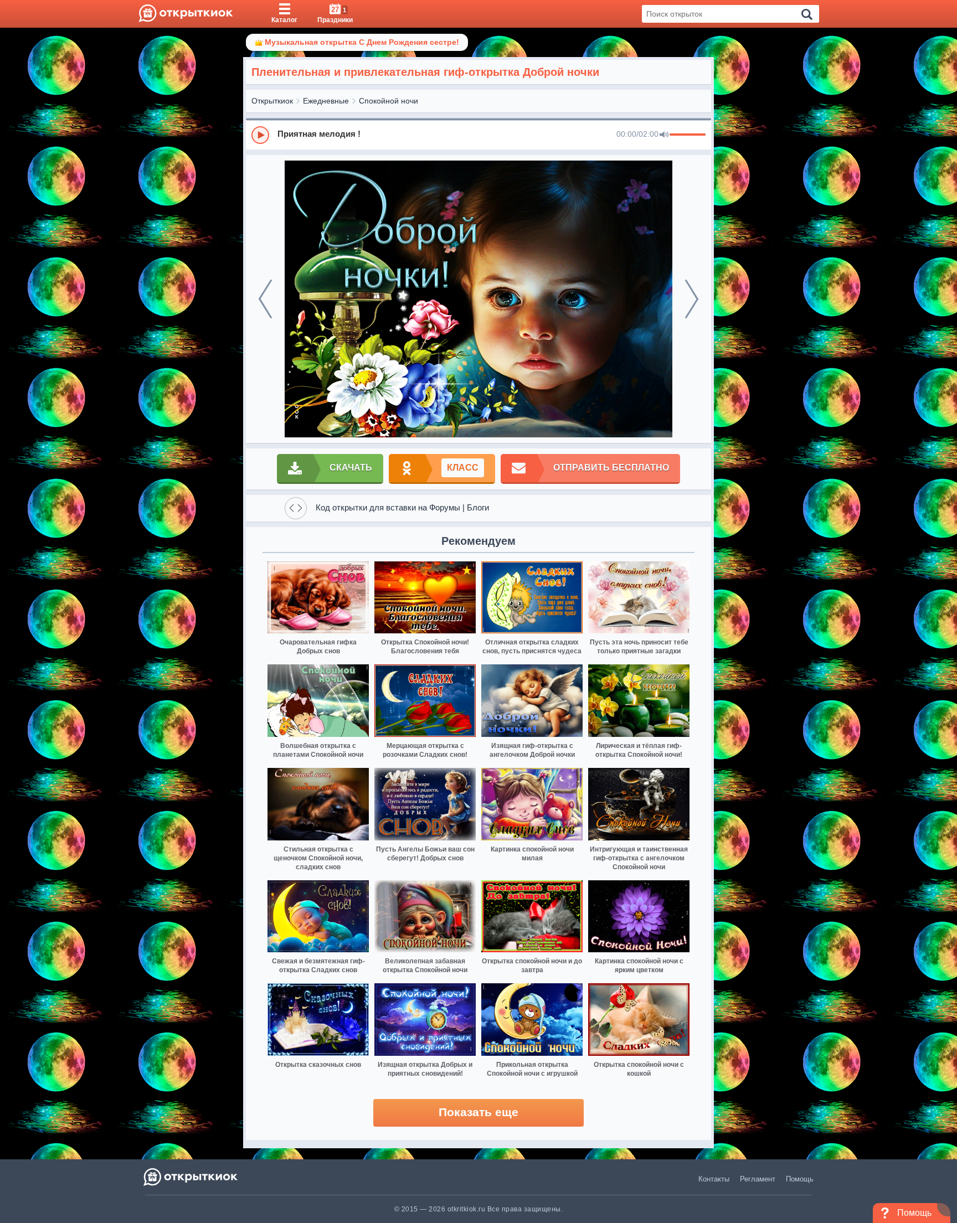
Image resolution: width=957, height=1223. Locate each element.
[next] (691, 299)
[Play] (260, 135)
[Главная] (186, 14)
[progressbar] (688, 135)
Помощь (800, 1179)
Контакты (713, 1179)
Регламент (757, 1179)
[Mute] (664, 135)
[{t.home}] (191, 1177)
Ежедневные (326, 100)
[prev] (265, 299)
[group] (478, 134)
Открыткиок (272, 100)
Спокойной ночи (388, 100)
